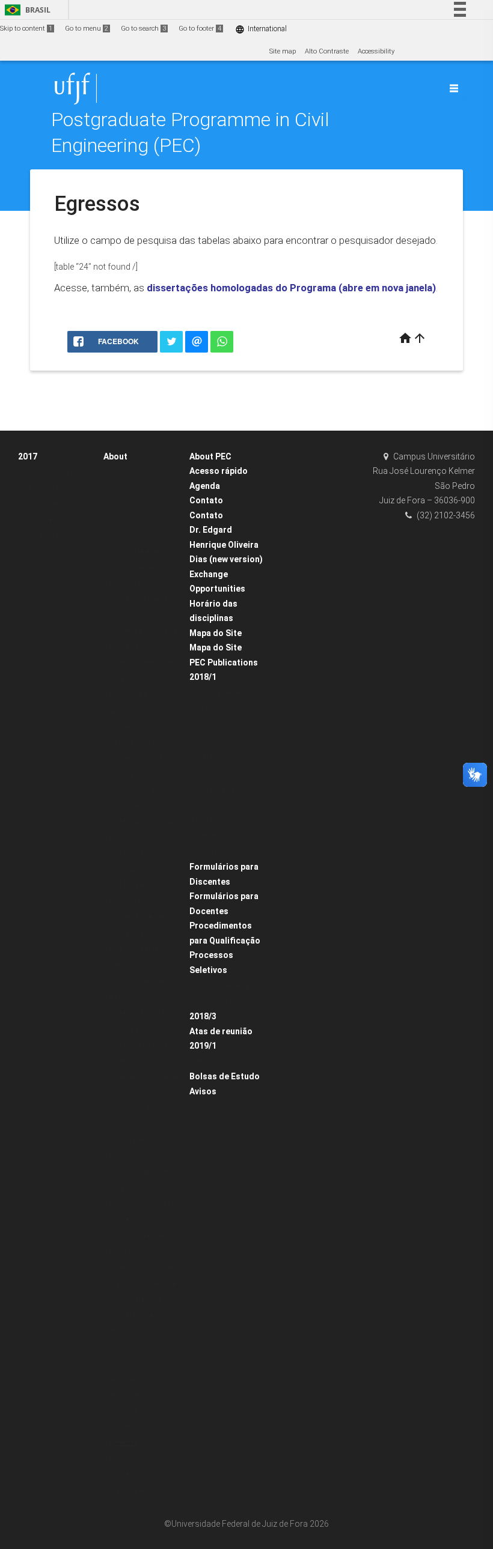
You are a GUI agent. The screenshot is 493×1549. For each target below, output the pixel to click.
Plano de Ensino (134, 1490)
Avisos (202, 1091)
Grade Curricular (135, 1475)
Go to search (143, 28)
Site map (282, 51)
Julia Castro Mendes (142, 1268)
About (115, 456)
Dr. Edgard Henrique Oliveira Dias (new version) (226, 544)
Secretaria (125, 1363)
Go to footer (200, 28)
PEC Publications (223, 662)
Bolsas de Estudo (224, 1076)
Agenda (204, 486)
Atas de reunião (221, 1031)
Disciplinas (126, 1459)
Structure (123, 1411)
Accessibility (376, 51)
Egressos (123, 1443)
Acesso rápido (218, 471)
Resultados (212, 1062)
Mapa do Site (215, 633)
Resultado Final (48, 535)
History (119, 504)
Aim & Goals (128, 520)
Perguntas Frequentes (230, 1001)
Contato (121, 1427)
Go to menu (86, 28)
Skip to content (26, 28)
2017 (27, 456)
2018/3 (202, 1016)
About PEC (210, 456)
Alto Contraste (327, 51)
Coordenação (130, 535)
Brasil (25, 10)
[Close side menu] (454, 88)
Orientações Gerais (225, 985)
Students (123, 1347)
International (261, 29)
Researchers (128, 583)
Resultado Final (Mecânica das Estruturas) (219, 836)
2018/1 (202, 677)
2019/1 (202, 1045)
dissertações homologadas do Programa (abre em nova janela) (291, 288)
